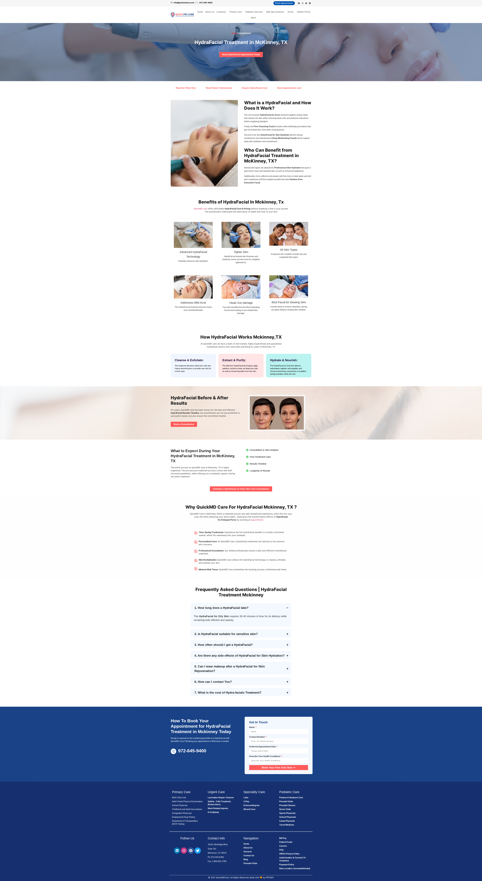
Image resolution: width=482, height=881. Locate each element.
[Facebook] (298, 3)
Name (252, 727)
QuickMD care (200, 208)
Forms (290, 12)
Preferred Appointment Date (262, 747)
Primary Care (235, 12)
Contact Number (257, 737)
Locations (221, 12)
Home (200, 12)
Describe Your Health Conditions (265, 756)
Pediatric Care (289, 792)
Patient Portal (303, 12)
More (253, 17)
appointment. (257, 520)
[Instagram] (302, 3)
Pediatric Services (254, 12)
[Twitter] (306, 3)
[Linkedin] (309, 3)
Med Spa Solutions (275, 12)
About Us (209, 12)
